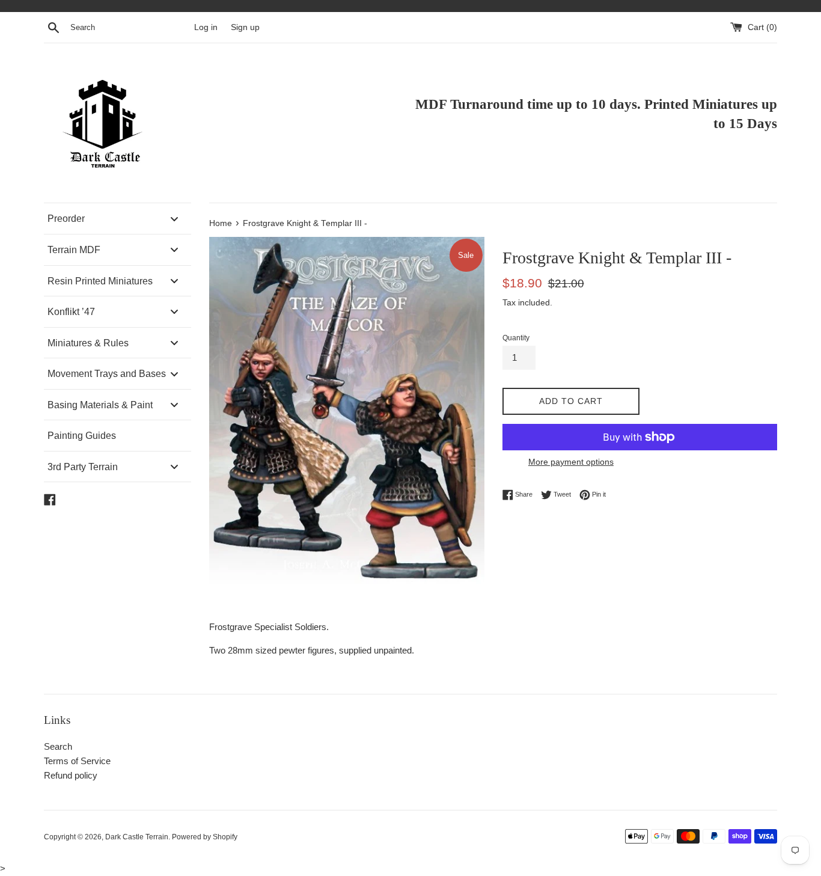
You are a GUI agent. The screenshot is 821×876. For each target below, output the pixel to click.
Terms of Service (77, 761)
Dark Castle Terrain (136, 837)
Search (58, 746)
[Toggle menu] (174, 218)
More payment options (571, 462)
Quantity (516, 338)
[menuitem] (117, 218)
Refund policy (70, 775)
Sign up (245, 27)
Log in (206, 27)
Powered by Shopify (204, 837)
